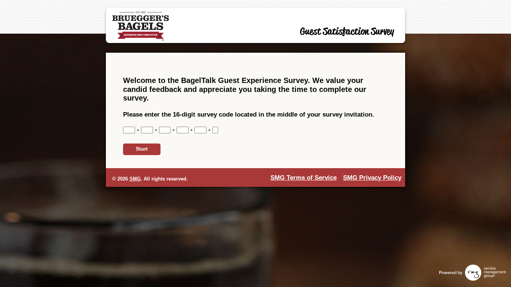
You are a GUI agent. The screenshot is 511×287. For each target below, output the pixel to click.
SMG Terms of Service (303, 177)
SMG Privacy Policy (372, 177)
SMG (135, 179)
